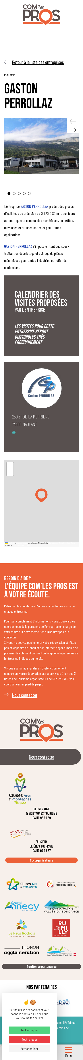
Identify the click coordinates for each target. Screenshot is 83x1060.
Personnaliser (29, 1048)
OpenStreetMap (22, 543)
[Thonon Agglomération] (21, 950)
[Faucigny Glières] (61, 884)
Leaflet (10, 543)
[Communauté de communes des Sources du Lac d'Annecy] (61, 950)
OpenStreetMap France (21, 545)
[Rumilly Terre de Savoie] (61, 928)
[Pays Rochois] (21, 928)
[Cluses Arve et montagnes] (21, 884)
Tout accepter (29, 1030)
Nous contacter (24, 695)
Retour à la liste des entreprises (38, 62)
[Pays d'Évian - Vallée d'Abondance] (61, 906)
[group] (41, 146)
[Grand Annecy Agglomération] (21, 906)
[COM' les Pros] (41, 14)
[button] (9, 193)
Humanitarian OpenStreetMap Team (61, 543)
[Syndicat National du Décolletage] (61, 1002)
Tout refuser (29, 1039)
